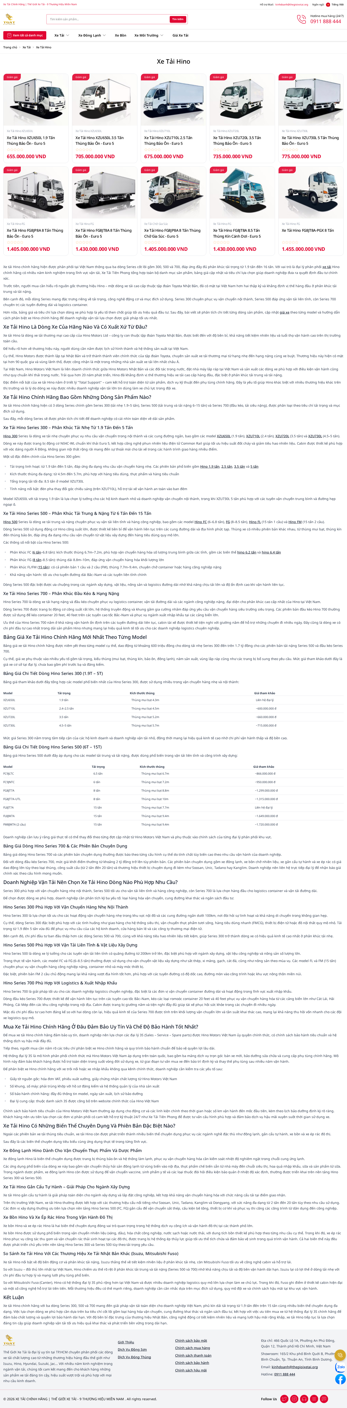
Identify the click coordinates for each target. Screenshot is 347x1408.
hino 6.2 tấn (246, 552)
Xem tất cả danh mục (28, 35)
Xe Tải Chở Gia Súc (156, 224)
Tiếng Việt (338, 4)
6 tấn (37, 552)
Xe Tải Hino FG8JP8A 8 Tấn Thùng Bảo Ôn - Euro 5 (35, 233)
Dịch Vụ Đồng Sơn (132, 1349)
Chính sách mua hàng (192, 1348)
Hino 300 (10, 436)
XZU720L (282, 436)
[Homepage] (21, 19)
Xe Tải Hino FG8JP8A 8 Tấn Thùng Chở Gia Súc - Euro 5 (172, 233)
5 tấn (254, 466)
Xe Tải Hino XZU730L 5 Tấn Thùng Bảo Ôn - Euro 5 (310, 140)
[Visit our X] (294, 1399)
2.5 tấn (226, 466)
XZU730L (315, 436)
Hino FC (201, 522)
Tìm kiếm (177, 19)
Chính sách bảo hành (192, 1362)
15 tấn (43, 567)
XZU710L (253, 436)
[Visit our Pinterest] (324, 1399)
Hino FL (255, 522)
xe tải (326, 266)
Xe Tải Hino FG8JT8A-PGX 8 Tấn (308, 230)
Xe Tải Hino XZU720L (226, 131)
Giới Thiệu (126, 1342)
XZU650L (224, 436)
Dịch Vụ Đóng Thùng (134, 1357)
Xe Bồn (120, 35)
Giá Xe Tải (180, 35)
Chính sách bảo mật (191, 1340)
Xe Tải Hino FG (16, 224)
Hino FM (295, 522)
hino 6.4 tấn (271, 552)
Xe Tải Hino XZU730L (295, 131)
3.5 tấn (239, 466)
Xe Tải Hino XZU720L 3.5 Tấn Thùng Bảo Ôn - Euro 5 (237, 140)
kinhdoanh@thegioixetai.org (291, 4)
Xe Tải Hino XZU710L (157, 131)
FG (228, 522)
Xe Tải (27, 47)
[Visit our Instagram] (314, 1399)
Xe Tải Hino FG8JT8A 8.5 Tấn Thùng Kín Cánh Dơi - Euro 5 (237, 233)
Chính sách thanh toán (193, 1355)
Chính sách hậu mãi (191, 1370)
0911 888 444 (284, 1374)
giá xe (284, 312)
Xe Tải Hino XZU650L (20, 131)
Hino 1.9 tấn (210, 466)
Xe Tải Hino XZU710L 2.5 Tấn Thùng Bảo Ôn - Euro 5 (168, 140)
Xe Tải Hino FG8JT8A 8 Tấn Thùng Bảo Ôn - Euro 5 (103, 233)
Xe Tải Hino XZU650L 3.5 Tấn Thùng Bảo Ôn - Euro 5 (100, 140)
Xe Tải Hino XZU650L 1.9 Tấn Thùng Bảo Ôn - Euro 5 (31, 140)
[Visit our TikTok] (304, 1399)
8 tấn (37, 559)
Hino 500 (10, 522)
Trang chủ (10, 47)
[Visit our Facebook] (284, 1399)
